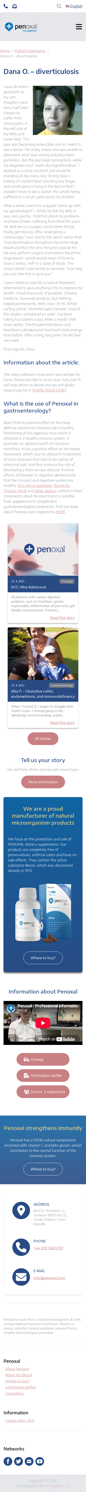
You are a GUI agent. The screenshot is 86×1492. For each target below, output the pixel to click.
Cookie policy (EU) (19, 1420)
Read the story (62, 618)
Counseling (14, 1393)
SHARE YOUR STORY (49, 390)
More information (43, 782)
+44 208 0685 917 (49, 1248)
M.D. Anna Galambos (35, 485)
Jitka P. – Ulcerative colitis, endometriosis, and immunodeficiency (43, 694)
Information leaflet (46, 1075)
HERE (60, 512)
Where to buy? (43, 958)
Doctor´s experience (48, 1092)
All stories (43, 738)
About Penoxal (17, 1369)
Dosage (37, 1059)
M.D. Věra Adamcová (28, 587)
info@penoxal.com (49, 1278)
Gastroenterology (62, 685)
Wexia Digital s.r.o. (54, 1486)
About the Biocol (18, 1375)
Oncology (67, 581)
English (76, 6)
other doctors (45, 491)
